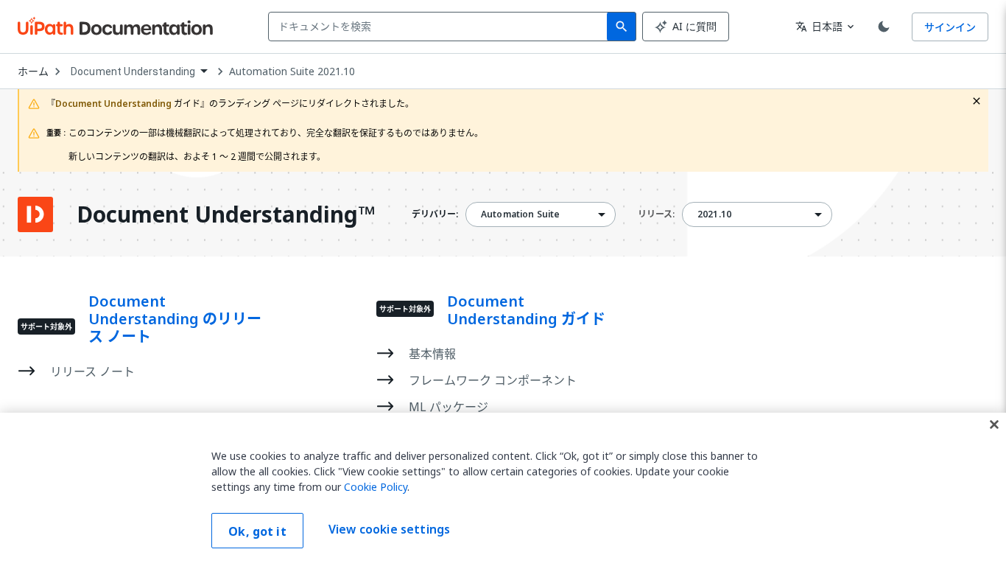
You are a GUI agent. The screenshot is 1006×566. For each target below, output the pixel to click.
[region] (503, 489)
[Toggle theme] (883, 26)
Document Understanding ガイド (526, 310)
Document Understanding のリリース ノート (174, 319)
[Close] (994, 424)
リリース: (656, 214)
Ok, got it (257, 531)
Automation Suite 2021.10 (292, 71)
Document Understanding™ (226, 214)
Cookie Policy (375, 487)
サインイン (950, 27)
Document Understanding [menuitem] (133, 71)
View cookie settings (389, 529)
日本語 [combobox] (819, 26)
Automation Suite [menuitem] (520, 214)
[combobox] (441, 26)
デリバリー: (435, 214)
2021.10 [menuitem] (714, 214)
